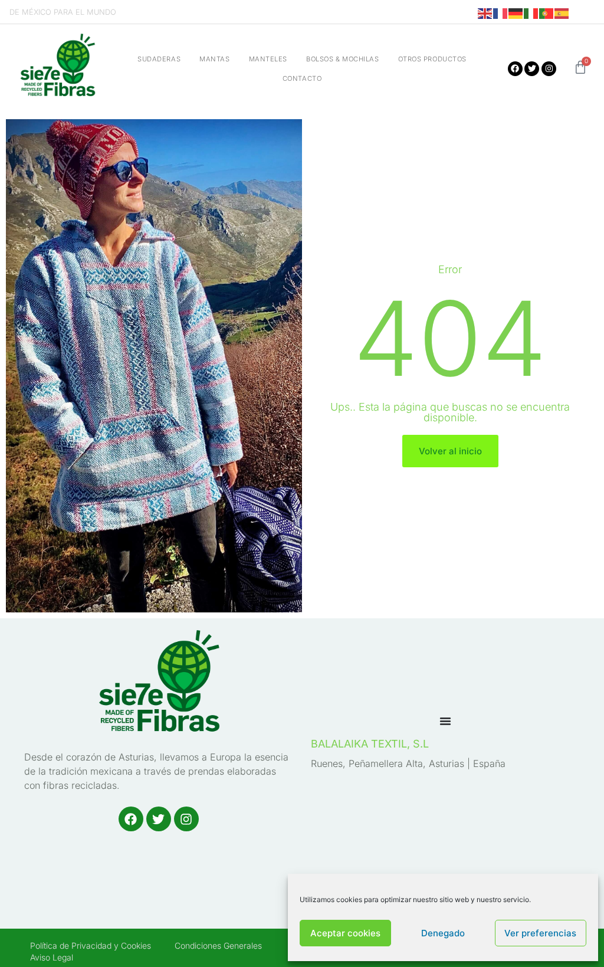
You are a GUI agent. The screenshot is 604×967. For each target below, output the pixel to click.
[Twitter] (531, 68)
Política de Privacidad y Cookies (90, 945)
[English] (485, 13)
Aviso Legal (51, 957)
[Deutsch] (516, 13)
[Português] (546, 13)
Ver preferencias (540, 933)
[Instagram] (548, 68)
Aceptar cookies (345, 933)
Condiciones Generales (218, 945)
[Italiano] (531, 13)
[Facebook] (515, 68)
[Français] (500, 13)
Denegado (443, 933)
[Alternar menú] (445, 721)
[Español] (562, 13)
